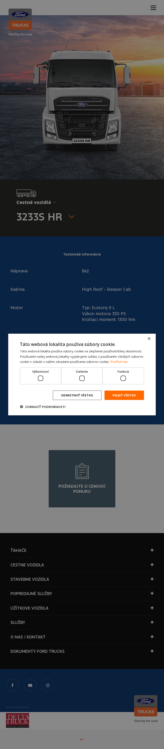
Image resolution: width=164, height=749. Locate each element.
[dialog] (82, 374)
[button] (43, 406)
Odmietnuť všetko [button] (77, 395)
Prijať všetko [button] (124, 395)
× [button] (149, 338)
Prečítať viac (119, 361)
